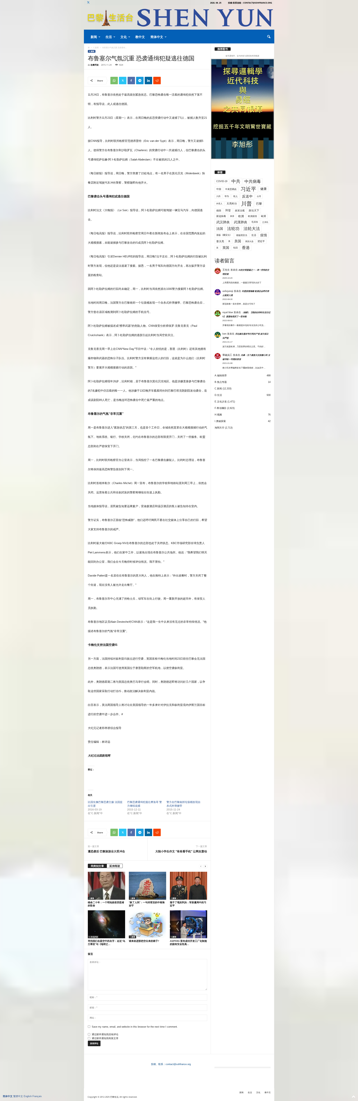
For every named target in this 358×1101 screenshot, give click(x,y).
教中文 (140, 37)
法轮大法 (252, 228)
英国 (225, 248)
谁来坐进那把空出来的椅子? (144, 941)
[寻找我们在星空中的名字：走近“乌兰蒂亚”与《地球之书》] (106, 924)
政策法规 (240, 210)
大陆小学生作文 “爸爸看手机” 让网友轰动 (181, 851)
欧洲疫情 (252, 216)
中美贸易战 (230, 189)
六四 (218, 196)
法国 (219, 229)
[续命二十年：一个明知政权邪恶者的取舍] (106, 886)
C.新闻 (96, 47)
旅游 (232, 216)
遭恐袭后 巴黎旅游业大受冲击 (106, 851)
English (28, 1096)
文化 (123, 37)
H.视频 (218, 414)
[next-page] (205, 866)
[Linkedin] (148, 80)
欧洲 (241, 216)
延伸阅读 (114, 866)
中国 (218, 189)
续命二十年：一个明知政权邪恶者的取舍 (106, 904)
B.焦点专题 (221, 382)
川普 (246, 204)
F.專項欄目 (220, 408)
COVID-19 (221, 181)
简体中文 (156, 37)
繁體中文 (18, 1096)
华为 (226, 196)
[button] (269, 37)
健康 (263, 189)
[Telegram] (140, 80)
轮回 (235, 247)
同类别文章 (97, 866)
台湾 (259, 196)
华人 (235, 196)
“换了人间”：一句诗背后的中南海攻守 (147, 904)
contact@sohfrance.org (178, 1064)
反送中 (247, 196)
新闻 (94, 37)
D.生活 (218, 395)
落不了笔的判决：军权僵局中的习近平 (188, 904)
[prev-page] (201, 866)
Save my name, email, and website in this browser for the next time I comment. (135, 1026)
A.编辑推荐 (221, 375)
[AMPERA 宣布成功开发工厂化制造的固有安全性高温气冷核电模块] (188, 924)
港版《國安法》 (224, 235)
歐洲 (263, 216)
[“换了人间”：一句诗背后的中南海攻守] (147, 886)
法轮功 (233, 228)
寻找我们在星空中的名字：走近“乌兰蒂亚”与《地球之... (106, 942)
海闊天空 (219, 427)
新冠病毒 (221, 216)
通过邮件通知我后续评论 (105, 1034)
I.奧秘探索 (220, 421)
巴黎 (259, 203)
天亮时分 (232, 203)
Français (37, 1096)
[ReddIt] (157, 80)
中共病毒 (252, 181)
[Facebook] (131, 80)
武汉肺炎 (223, 222)
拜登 (228, 210)
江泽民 (265, 222)
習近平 (261, 241)
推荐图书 (222, 49)
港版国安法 (241, 235)
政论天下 (254, 210)
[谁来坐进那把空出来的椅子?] (147, 924)
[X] (88, 2)
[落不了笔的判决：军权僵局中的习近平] (188, 886)
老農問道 (94, 64)
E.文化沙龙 (93, 936)
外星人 (219, 203)
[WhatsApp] (114, 80)
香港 (246, 247)
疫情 (263, 235)
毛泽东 (254, 222)
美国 (237, 241)
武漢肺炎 (240, 222)
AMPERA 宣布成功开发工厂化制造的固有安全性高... (188, 942)
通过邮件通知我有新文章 (105, 1038)
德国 (218, 210)
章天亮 (220, 241)
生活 (109, 37)
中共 (235, 181)
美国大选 (249, 241)
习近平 (248, 189)
